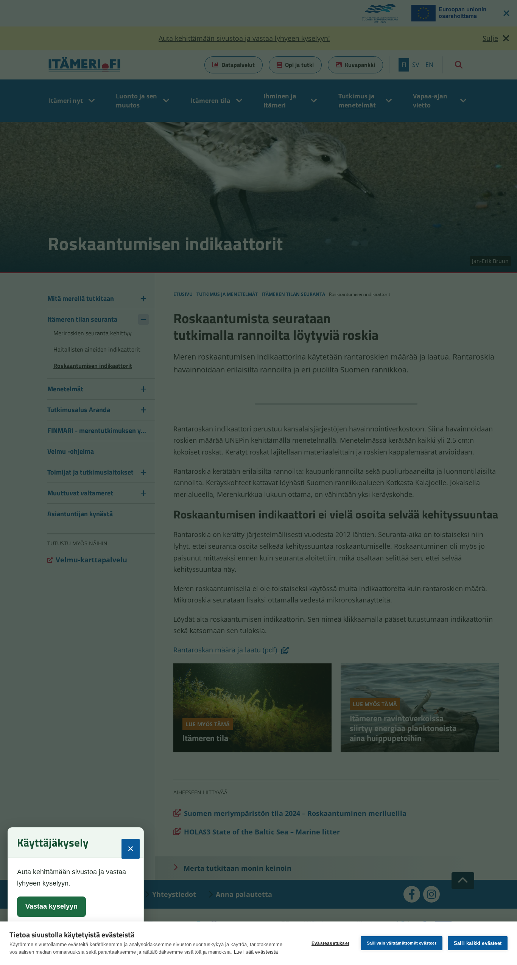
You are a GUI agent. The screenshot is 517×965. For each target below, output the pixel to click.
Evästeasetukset (330, 943)
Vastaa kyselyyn (51, 906)
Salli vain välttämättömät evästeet (401, 943)
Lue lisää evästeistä (256, 952)
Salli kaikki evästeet (477, 943)
